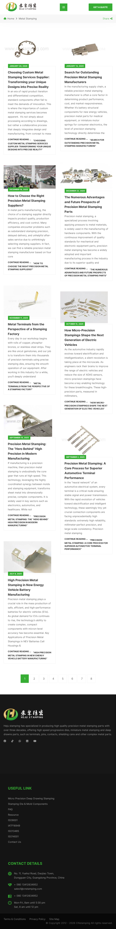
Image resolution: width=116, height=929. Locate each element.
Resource (13, 814)
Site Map (54, 919)
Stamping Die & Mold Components (28, 803)
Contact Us (14, 841)
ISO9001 (13, 820)
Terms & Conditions (15, 919)
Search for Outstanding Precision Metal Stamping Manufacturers (83, 77)
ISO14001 (13, 836)
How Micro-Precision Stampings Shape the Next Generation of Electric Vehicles (84, 338)
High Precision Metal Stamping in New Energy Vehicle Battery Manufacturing (26, 587)
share (106, 18)
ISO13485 (13, 831)
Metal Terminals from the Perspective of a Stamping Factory (27, 329)
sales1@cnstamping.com (28, 888)
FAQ (10, 809)
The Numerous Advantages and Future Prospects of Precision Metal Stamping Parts (84, 204)
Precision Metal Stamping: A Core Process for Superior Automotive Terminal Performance (85, 471)
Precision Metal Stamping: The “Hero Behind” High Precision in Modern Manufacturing (27, 451)
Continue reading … (29, 144)
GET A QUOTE (100, 7)
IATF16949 (14, 825)
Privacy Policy (37, 919)
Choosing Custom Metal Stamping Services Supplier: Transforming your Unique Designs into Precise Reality (29, 80)
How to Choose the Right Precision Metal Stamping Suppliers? (26, 200)
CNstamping (83, 922)
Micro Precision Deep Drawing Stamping (31, 798)
